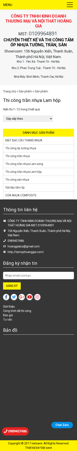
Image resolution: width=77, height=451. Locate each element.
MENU (7, 5)
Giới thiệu (9, 306)
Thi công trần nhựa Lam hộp (23, 171)
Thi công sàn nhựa (17, 179)
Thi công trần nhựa (17, 156)
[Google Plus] (22, 297)
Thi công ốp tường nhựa (20, 148)
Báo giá (8, 315)
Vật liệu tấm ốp (15, 187)
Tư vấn (7, 319)
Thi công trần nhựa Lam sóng (24, 164)
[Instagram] (37, 297)
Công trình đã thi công (17, 311)
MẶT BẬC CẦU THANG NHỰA (23, 140)
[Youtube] (29, 297)
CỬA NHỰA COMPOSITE (21, 195)
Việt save (46, 447)
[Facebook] (6, 297)
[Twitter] (14, 297)
